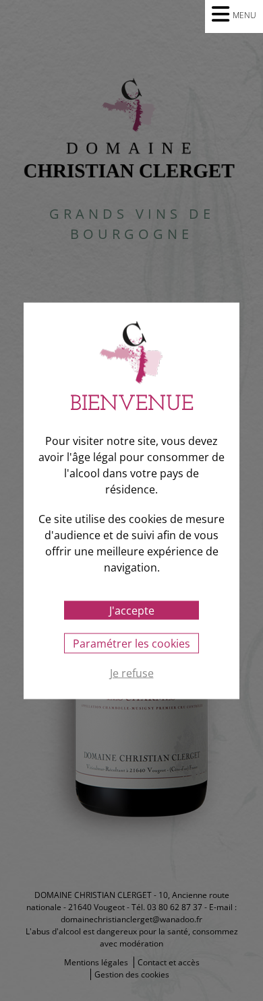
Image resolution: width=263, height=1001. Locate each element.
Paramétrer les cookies (131, 642)
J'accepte (131, 609)
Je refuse (132, 673)
